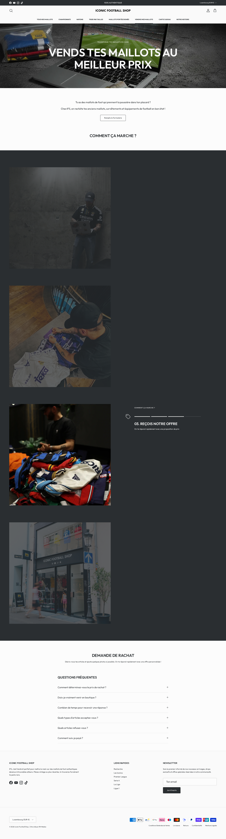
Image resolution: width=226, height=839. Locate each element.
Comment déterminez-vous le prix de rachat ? (82, 687)
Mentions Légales (211, 826)
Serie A (117, 780)
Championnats (65, 19)
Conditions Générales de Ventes (159, 826)
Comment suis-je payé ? (70, 738)
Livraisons (176, 826)
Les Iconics (118, 773)
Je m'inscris (171, 790)
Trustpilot (117, 3)
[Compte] (207, 10)
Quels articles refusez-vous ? (73, 727)
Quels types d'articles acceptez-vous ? (78, 717)
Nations (80, 19)
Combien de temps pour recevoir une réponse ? (82, 707)
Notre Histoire (182, 19)
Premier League (120, 777)
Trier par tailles (96, 19)
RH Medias (42, 827)
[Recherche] (11, 10)
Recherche (118, 769)
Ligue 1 (116, 788)
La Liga (117, 784)
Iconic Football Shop (22, 827)
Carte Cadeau (165, 19)
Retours (185, 826)
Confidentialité (197, 826)
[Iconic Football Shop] (113, 10)
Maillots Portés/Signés (119, 19)
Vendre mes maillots (144, 19)
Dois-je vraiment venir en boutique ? (77, 697)
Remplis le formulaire (113, 118)
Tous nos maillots (45, 19)
